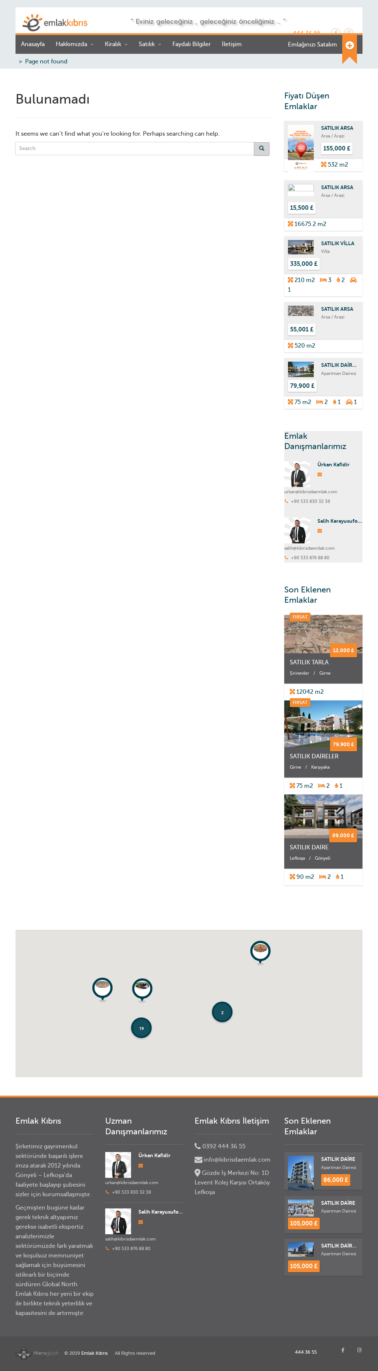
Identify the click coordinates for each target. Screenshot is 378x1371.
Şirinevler (299, 673)
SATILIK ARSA (337, 128)
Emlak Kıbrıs (94, 1353)
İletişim (232, 44)
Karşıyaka (320, 767)
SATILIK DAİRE (309, 847)
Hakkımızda (71, 44)
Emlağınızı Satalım (312, 44)
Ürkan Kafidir (333, 464)
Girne (325, 673)
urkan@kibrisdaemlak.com (310, 491)
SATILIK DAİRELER (342, 365)
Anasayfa (33, 44)
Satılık (147, 44)
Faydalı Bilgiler (191, 44)
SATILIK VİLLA (337, 243)
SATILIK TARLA (309, 662)
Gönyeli (322, 858)
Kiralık (113, 44)
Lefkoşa (297, 858)
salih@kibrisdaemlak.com (309, 548)
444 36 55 (306, 1352)
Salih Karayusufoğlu (341, 521)
